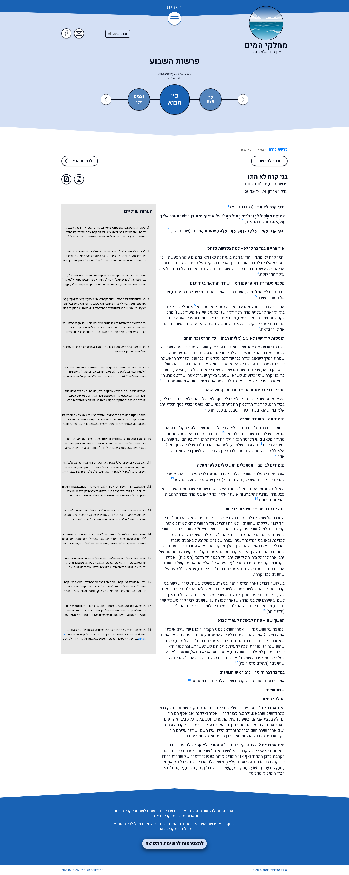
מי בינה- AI (115, 33)
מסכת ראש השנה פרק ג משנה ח (122, 510)
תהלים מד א (233, 480)
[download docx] (79, 179)
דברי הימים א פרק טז (267, 773)
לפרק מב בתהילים (95, 582)
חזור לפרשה (269, 161)
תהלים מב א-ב (257, 222)
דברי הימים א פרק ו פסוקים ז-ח (93, 284)
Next (243, 99)
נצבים (139, 96)
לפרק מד (119, 586)
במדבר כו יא (242, 207)
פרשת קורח (278, 149)
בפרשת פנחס (219, 248)
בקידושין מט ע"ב (78, 463)
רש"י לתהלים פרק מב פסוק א (213, 708)
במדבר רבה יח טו (270, 672)
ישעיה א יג (222, 563)
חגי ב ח (186, 557)
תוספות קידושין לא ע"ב (264, 338)
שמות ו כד (180, 231)
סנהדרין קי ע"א (106, 634)
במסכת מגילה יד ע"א (123, 323)
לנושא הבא (82, 161)
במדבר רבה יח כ (125, 634)
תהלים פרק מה (271, 509)
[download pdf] (66, 179)
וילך (139, 102)
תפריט (174, 7)
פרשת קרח (98, 232)
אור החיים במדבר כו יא (264, 248)
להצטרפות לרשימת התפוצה (174, 843)
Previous (106, 99)
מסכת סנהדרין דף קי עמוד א (259, 283)
